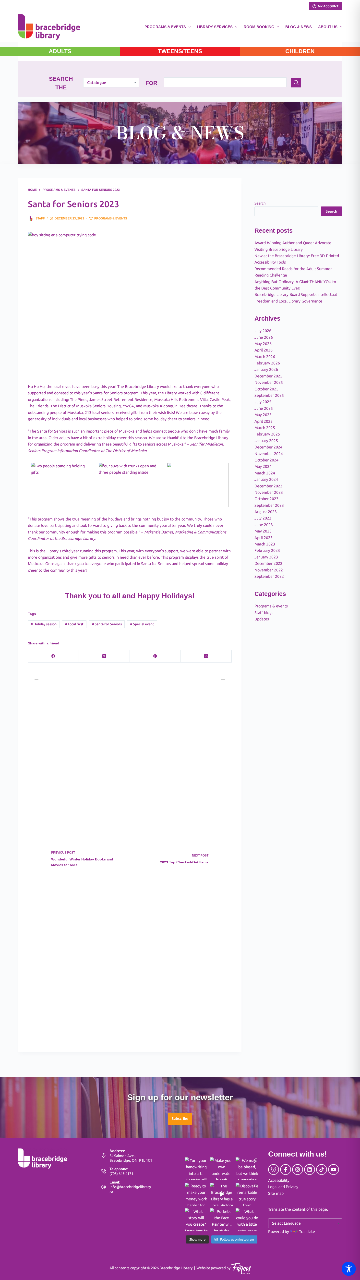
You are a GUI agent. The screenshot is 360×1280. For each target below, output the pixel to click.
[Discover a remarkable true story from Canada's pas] (247, 1194)
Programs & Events (165, 27)
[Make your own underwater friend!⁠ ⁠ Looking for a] (221, 1168)
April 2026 (263, 350)
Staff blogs (263, 612)
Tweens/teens (180, 51)
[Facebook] (53, 656)
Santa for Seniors (107, 624)
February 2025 (267, 434)
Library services (215, 27)
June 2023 (263, 524)
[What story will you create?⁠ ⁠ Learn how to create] (196, 1219)
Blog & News (298, 27)
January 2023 (266, 557)
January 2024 (266, 479)
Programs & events (110, 218)
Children (300, 51)
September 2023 (269, 505)
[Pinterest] (155, 656)
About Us (327, 27)
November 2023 (268, 492)
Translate (307, 1231)
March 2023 (264, 544)
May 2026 (263, 343)
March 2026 (264, 356)
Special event (142, 624)
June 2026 (263, 337)
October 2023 (266, 498)
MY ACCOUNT (328, 6)
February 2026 (267, 363)
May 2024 (263, 466)
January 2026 (266, 369)
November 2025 (268, 382)
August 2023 (265, 511)
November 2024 (268, 453)
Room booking (259, 27)
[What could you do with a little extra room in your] (247, 1219)
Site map (276, 1193)
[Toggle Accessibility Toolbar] (348, 1268)
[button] (180, 1119)
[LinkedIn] (206, 656)
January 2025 (266, 440)
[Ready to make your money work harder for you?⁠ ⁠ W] (196, 1194)
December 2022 (268, 563)
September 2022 (269, 576)
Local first (74, 624)
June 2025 (263, 408)
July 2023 (262, 518)
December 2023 (268, 486)
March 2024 (264, 473)
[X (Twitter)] (104, 656)
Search (260, 203)
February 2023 (267, 550)
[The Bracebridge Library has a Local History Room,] (221, 1194)
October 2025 (266, 389)
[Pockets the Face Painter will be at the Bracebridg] (221, 1219)
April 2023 (263, 537)
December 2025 (268, 376)
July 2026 (262, 330)
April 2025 (263, 421)
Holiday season (44, 624)
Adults (60, 51)
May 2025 (263, 414)
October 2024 (266, 460)
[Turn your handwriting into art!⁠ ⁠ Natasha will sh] (196, 1168)
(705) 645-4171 (121, 1173)
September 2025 (269, 395)
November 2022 (268, 570)
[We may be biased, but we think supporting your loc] (247, 1168)
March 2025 (264, 427)
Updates (261, 619)
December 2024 (268, 447)
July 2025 (262, 401)
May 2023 (263, 531)
